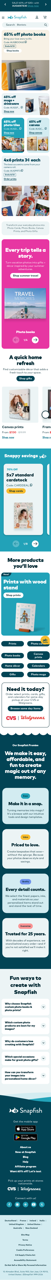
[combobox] (25, 25)
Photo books (12, 655)
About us (25, 1147)
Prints (12, 643)
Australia (17, 1228)
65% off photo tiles (12, 123)
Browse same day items (25, 708)
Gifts (13, 674)
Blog (25, 1156)
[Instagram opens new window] (19, 1203)
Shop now (33, 5)
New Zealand (31, 1228)
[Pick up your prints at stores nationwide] (12, 1188)
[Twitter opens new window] (43, 1203)
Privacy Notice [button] (25, 1245)
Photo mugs (38, 674)
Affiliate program (25, 1166)
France (23, 1220)
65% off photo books (25, 34)
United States (34, 1224)
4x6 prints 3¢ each (22, 160)
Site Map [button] (25, 1235)
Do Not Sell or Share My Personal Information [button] (25, 1265)
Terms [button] (25, 1240)
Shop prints (13, 595)
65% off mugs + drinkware (11, 100)
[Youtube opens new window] (35, 1203)
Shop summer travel (25, 275)
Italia (42, 1220)
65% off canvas (35, 123)
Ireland (33, 1220)
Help (25, 1161)
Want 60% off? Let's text (25, 1171)
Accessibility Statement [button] (25, 1260)
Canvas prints (13, 427)
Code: (14, 42)
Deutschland (11, 1220)
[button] (3, 17)
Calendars (38, 665)
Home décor (12, 665)
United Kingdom (16, 1224)
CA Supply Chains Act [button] (25, 1255)
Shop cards (16, 491)
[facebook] (11, 1203)
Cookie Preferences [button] (25, 1250)
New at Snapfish (25, 1152)
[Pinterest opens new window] (27, 1203)
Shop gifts (25, 378)
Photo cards (38, 643)
